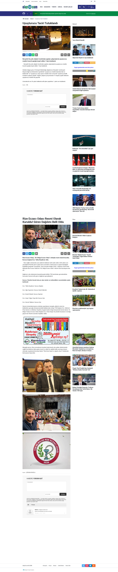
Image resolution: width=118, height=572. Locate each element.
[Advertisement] (16, 36)
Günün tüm (90, 13)
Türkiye (54, 7)
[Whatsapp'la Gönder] (33, 54)
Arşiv (40, 1)
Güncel (60, 7)
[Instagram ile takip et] (87, 565)
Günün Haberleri (34, 1)
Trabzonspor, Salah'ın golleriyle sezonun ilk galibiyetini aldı (54, 13)
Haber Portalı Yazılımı (29, 569)
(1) (41, 513)
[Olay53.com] (30, 6)
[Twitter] (27, 54)
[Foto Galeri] (94, 1)
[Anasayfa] (23, 1)
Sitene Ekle (45, 1)
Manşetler (28, 1)
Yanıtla (37, 513)
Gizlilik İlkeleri (61, 565)
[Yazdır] (36, 54)
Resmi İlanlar (68, 7)
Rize (41, 7)
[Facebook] (24, 54)
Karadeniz (47, 7)
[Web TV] (91, 1)
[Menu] (80, 7)
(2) (44, 513)
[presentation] (27, 13)
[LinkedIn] (30, 54)
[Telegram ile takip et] (90, 565)
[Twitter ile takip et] (83, 565)
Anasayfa (26, 18)
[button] (62, 54)
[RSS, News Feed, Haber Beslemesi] (93, 565)
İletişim (54, 565)
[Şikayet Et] (64, 513)
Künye (50, 565)
